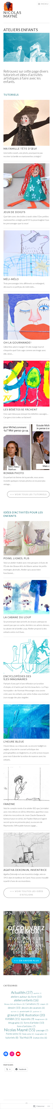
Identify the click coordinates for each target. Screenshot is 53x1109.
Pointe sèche (13, 1033)
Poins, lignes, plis (16, 558)
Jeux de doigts (14, 212)
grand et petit (26, 1011)
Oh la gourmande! (17, 342)
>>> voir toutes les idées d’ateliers (26, 893)
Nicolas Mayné (12, 14)
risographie (41, 1034)
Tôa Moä (25, 1037)
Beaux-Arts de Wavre (14, 1004)
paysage (42, 1030)
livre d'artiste (34, 1022)
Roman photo (13, 473)
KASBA (12, 1019)
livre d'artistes (26, 1026)
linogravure (41, 1019)
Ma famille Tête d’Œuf (20, 148)
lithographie (15, 1022)
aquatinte (37, 993)
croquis (44, 1004)
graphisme (37, 1011)
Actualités (22, 992)
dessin (14, 1007)
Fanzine (9, 804)
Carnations (32, 1004)
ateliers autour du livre (26, 996)
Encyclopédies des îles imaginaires (17, 678)
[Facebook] (5, 1054)
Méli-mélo (11, 279)
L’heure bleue (13, 741)
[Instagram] (12, 1054)
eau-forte (15, 1011)
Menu (44, 4)
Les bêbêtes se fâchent (20, 409)
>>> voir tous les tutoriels (28, 494)
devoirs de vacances (33, 1007)
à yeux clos (40, 1037)
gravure (15, 1015)
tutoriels (12, 1037)
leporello (27, 1018)
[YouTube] (18, 1054)
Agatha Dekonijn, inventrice (25, 869)
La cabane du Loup (17, 617)
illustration (35, 1015)
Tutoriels (11, 94)
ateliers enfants (26, 1000)
